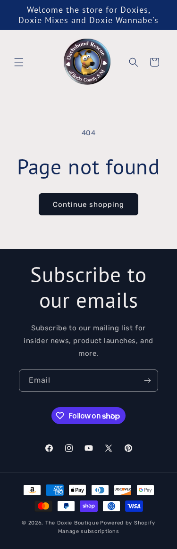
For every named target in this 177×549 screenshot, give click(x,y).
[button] (18, 62)
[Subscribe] (147, 380)
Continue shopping (88, 204)
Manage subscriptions (88, 531)
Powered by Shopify (127, 523)
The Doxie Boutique (72, 523)
